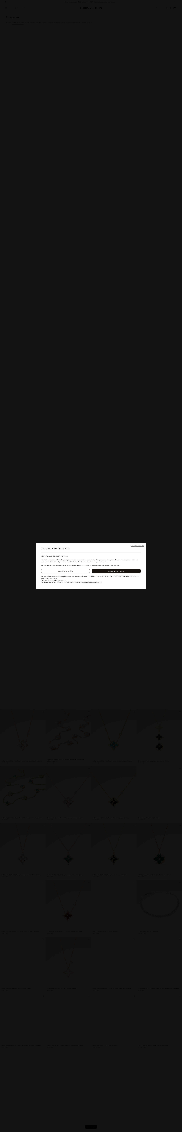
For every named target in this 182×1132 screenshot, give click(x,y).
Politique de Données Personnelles (92, 582)
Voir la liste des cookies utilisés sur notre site (53, 580)
